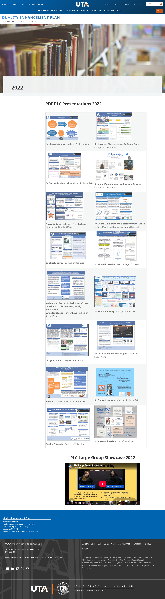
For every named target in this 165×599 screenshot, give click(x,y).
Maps (107, 4)
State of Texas (130, 563)
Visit (134, 4)
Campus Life (83, 11)
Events (115, 4)
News (106, 11)
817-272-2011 (11, 552)
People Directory (105, 544)
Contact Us (87, 544)
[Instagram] (17, 568)
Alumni (41, 4)
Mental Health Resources (115, 557)
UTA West (125, 4)
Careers (137, 544)
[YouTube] (27, 568)
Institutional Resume (102, 563)
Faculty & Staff (28, 4)
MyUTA (85, 549)
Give (141, 4)
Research (97, 11)
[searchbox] (152, 4)
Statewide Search (96, 565)
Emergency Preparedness (92, 557)
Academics (43, 11)
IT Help (148, 544)
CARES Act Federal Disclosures (131, 565)
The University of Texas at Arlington (27, 544)
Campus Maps (124, 544)
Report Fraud (110, 565)
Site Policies (125, 560)
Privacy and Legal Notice (95, 560)
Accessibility (113, 560)
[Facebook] (7, 568)
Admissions (57, 11)
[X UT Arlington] (22, 568)
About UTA (70, 11)
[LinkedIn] (12, 568)
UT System (117, 563)
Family (15, 4)
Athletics (116, 11)
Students (6, 4)
